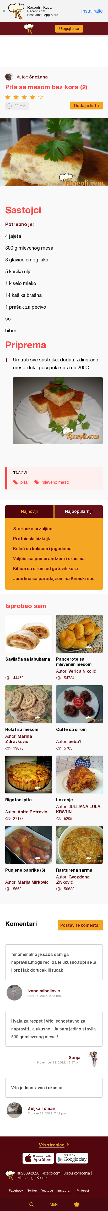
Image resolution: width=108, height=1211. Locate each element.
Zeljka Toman (41, 1108)
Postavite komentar (80, 925)
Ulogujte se (69, 29)
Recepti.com (10, 1175)
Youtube (47, 1190)
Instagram (64, 1190)
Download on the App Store (38, 1158)
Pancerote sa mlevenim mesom (79, 648)
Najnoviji (29, 511)
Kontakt (42, 1177)
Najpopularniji (79, 511)
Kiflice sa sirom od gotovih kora (45, 568)
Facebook (16, 1190)
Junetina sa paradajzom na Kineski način (54, 578)
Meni (54, 1204)
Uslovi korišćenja (76, 1173)
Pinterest (83, 1190)
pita (24, 482)
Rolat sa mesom (28, 718)
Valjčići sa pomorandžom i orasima (49, 558)
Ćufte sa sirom (79, 718)
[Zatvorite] (4, 11)
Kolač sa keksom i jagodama (42, 548)
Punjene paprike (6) (28, 859)
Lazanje (79, 788)
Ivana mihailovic (44, 990)
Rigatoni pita (28, 788)
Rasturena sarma (79, 859)
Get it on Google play (72, 1158)
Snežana (38, 76)
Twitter (32, 1190)
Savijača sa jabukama (28, 648)
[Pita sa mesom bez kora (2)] (58, 410)
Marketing (26, 1177)
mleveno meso (55, 482)
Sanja (74, 1057)
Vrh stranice (51, 1144)
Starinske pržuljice (32, 528)
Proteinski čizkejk (31, 538)
